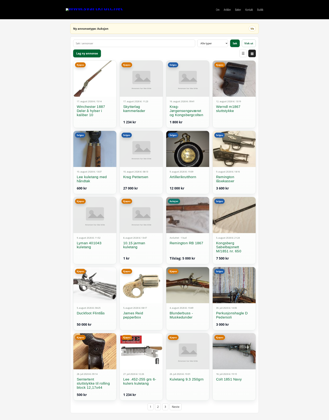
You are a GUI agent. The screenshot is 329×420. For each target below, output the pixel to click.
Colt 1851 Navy (229, 379)
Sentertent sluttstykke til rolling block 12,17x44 (93, 383)
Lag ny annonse (87, 53)
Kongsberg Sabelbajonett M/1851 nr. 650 (228, 247)
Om (218, 9)
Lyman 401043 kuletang (89, 245)
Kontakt (249, 9)
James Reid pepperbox (133, 315)
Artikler (227, 9)
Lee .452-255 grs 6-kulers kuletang (139, 381)
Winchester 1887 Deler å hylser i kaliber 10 (91, 111)
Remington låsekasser (225, 179)
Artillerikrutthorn (183, 177)
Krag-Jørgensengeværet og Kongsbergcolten (186, 111)
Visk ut (248, 43)
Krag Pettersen (135, 177)
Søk (235, 43)
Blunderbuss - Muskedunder (181, 315)
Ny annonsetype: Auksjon (90, 29)
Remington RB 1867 (186, 243)
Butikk (260, 9)
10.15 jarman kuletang (134, 245)
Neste (175, 407)
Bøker (238, 9)
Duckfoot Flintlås (91, 313)
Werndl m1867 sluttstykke (228, 109)
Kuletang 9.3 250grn (187, 379)
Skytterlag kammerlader (134, 109)
